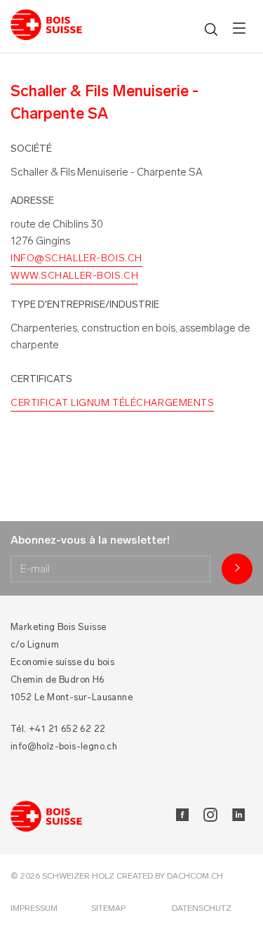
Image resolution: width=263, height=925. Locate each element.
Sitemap (108, 908)
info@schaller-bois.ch (76, 258)
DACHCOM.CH (195, 876)
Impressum (34, 908)
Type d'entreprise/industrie (85, 304)
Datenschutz (201, 908)
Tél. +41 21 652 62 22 (58, 728)
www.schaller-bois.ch (74, 276)
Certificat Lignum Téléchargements (112, 403)
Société (31, 149)
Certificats (41, 379)
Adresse (32, 200)
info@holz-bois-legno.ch (64, 746)
